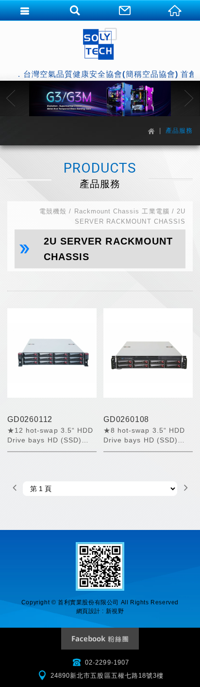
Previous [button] (11, 98)
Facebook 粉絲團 (100, 639)
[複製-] (100, 98)
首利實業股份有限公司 (100, 44)
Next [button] (189, 98)
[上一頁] (14, 488)
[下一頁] (185, 488)
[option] (100, 98)
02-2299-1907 (107, 662)
